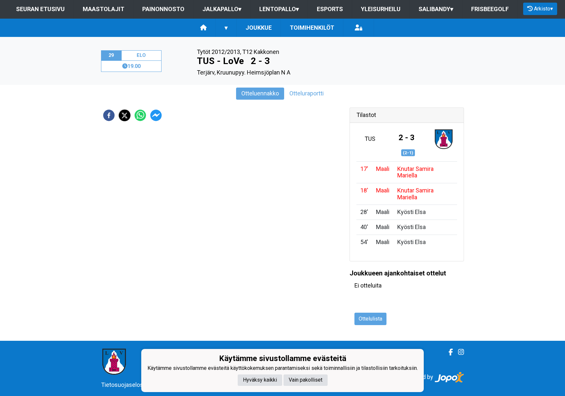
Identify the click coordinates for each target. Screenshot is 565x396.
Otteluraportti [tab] (306, 93)
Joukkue (259, 27)
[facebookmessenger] (156, 115)
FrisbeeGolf (490, 9)
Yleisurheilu (381, 9)
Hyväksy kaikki (260, 380)
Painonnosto (163, 9)
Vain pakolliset (305, 380)
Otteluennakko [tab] (260, 93)
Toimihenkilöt (312, 27)
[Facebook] (448, 352)
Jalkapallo (221, 9)
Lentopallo (279, 9)
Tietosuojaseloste (124, 384)
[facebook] (109, 115)
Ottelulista (370, 319)
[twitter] (124, 115)
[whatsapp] (140, 115)
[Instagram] (458, 352)
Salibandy (436, 9)
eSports (330, 9)
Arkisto (543, 9)
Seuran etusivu (40, 9)
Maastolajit (103, 9)
